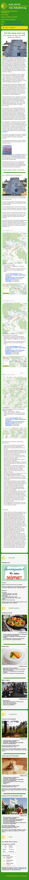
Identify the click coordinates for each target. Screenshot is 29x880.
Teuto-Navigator (14, 273)
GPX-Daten (8, 280)
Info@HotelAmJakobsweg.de (13, 21)
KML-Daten (9, 281)
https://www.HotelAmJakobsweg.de (13, 24)
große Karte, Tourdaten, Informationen (16, 275)
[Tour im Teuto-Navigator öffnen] (14, 294)
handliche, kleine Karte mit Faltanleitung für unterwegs (15, 278)
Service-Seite (16, 156)
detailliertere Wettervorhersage (20, 867)
